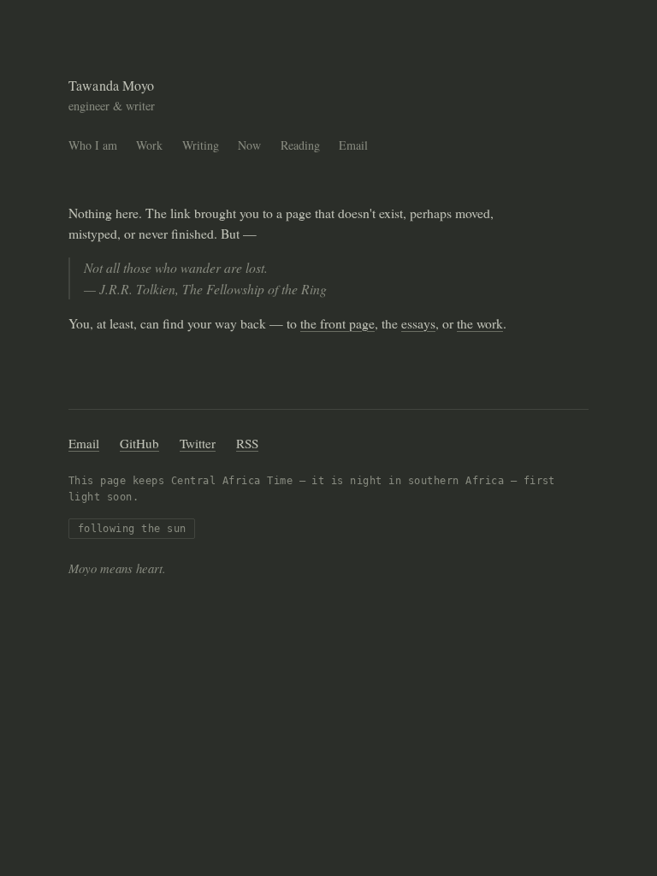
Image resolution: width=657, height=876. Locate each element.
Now (249, 145)
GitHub (139, 443)
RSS (247, 443)
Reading (300, 145)
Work (149, 145)
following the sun (132, 529)
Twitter (198, 443)
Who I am (92, 145)
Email (353, 145)
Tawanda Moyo (111, 85)
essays (418, 323)
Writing (200, 145)
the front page (337, 323)
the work (480, 323)
